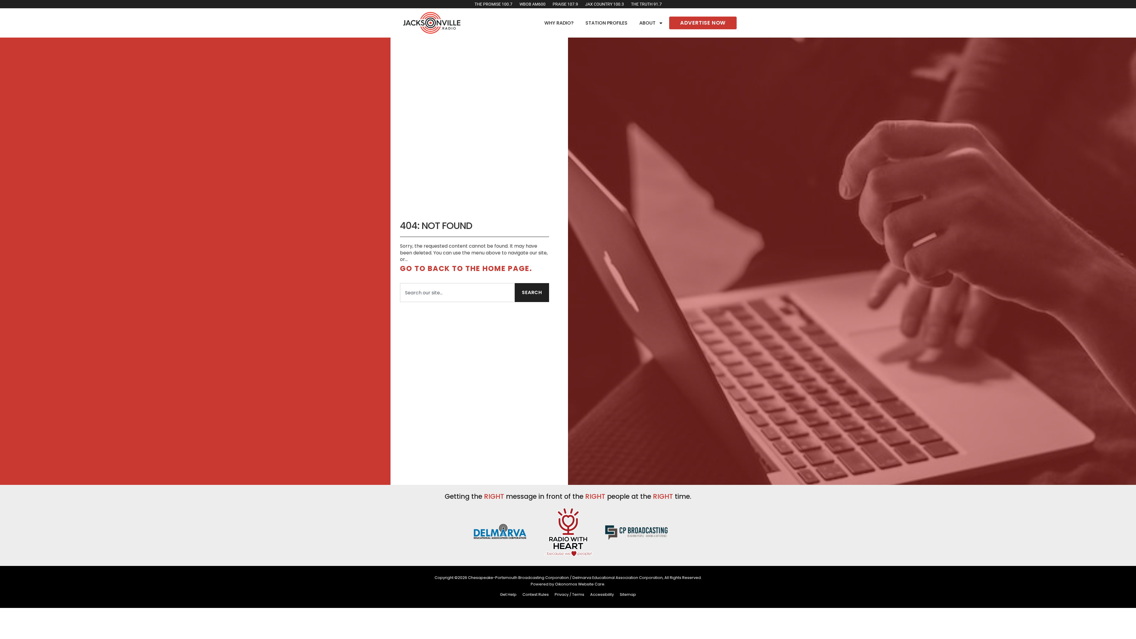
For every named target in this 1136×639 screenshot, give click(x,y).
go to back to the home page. (466, 268)
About (647, 23)
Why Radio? (559, 23)
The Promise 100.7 (493, 4)
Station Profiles (606, 23)
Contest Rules (535, 594)
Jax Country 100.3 (604, 4)
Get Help (508, 594)
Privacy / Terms (569, 594)
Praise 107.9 (565, 4)
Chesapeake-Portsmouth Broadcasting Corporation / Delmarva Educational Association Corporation (565, 577)
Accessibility (602, 594)
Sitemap (628, 594)
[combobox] (457, 292)
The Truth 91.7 (646, 4)
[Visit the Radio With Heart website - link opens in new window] (568, 531)
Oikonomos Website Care (579, 584)
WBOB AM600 (532, 4)
